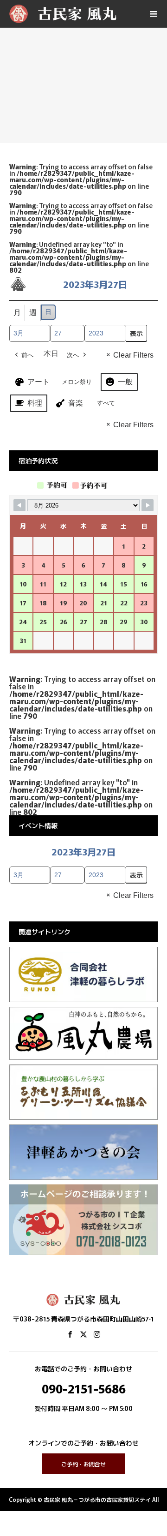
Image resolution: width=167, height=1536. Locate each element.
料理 (34, 403)
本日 (51, 354)
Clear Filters (133, 355)
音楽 (75, 403)
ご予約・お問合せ (83, 1464)
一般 (125, 382)
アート (38, 382)
